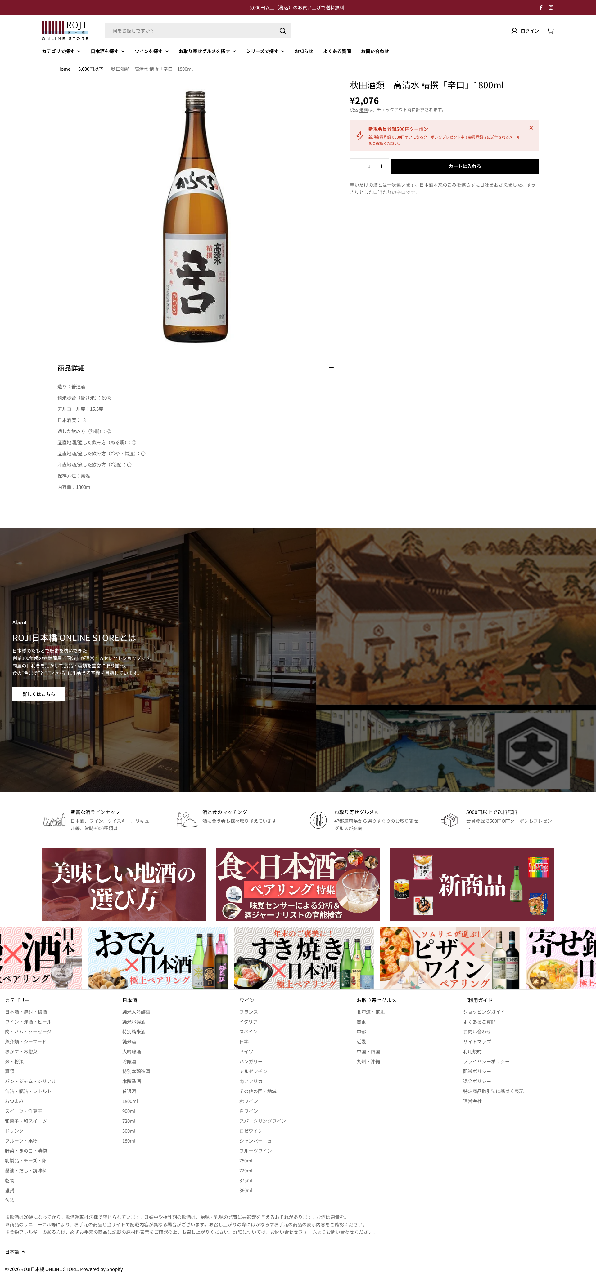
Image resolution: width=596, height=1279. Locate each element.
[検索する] (283, 30)
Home (63, 68)
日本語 (12, 1251)
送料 (363, 109)
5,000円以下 (90, 68)
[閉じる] (531, 128)
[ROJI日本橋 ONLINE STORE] (124, 884)
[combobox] (198, 30)
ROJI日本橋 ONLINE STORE (49, 1269)
